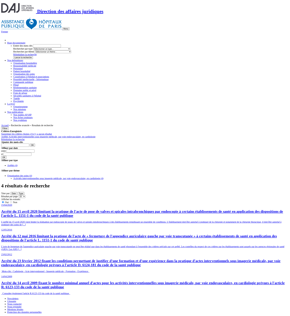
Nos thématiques (15, 60)
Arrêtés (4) (12, 165)
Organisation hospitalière (25, 63)
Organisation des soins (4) (19, 175)
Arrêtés (4, 136)
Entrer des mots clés (22, 45)
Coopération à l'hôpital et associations (31, 76)
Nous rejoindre (14, 306)
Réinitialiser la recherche (25, 54)
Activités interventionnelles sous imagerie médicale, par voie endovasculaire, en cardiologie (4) (58, 178)
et (2, 154)
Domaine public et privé (24, 90)
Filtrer (4, 128)
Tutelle (16, 98)
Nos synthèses (20, 120)
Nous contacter (14, 304)
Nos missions (19, 109)
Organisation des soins (24, 74)
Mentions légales (15, 309)
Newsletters (12, 298)
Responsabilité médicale (24, 66)
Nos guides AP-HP (22, 114)
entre (3, 151)
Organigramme (20, 106)
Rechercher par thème (23, 51)
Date (14, 193)
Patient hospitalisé (21, 71)
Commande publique (23, 82)
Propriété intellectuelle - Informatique (31, 79)
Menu (65, 29)
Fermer (4, 31)
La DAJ (11, 104)
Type (21, 193)
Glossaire (11, 301)
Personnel (18, 68)
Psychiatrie (18, 101)
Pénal (16, 85)
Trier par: (5, 193)
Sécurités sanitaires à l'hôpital (27, 95)
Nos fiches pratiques (23, 117)
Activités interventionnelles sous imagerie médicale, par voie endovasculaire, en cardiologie (52, 136)
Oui (6, 202)
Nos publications (15, 112)
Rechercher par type (22, 48)
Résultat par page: (9, 196)
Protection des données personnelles (24, 312)
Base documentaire (16, 43)
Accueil (5, 125)
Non (14, 202)
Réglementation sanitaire (25, 87)
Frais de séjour (20, 93)
